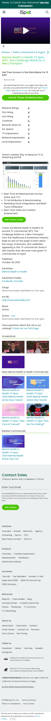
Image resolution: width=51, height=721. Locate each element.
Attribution (23, 557)
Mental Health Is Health (14, 271)
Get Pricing (21, 633)
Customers (21, 625)
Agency (38, 531)
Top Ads (6, 576)
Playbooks (16, 607)
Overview (6, 531)
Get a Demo (8, 633)
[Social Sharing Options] (3, 46)
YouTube (18, 281)
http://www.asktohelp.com (16, 300)
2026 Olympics (9, 584)
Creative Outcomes (29, 603)
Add (13, 316)
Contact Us (22, 629)
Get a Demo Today (14, 219)
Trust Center (28, 703)
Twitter (17, 648)
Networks (27, 531)
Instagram (7, 652)
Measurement (9, 557)
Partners (35, 629)
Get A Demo (10, 507)
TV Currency (30, 607)
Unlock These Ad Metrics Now (25, 97)
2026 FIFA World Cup (31, 580)
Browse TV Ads (36, 576)
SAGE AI (27, 539)
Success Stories (9, 603)
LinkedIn (39, 648)
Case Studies (18, 599)
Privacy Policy (35, 496)
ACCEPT (12, 719)
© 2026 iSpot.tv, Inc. (10, 700)
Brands (17, 531)
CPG (26, 535)
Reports (6, 599)
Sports (18, 535)
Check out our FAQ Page (25, 328)
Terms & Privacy (29, 700)
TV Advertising (9, 610)
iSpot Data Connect (11, 539)
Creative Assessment (24, 553)
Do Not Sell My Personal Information (18, 687)
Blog (29, 599)
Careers (33, 625)
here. (33, 681)
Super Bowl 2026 (10, 580)
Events (5, 607)
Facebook (7, 281)
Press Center (8, 629)
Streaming (7, 535)
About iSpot (7, 625)
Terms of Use (21, 90)
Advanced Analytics (11, 561)
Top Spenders (19, 576)
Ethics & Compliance (11, 703)
